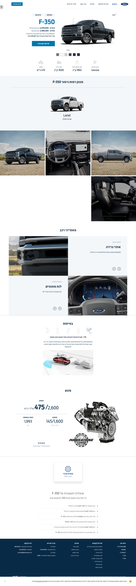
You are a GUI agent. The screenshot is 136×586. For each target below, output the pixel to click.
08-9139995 (43, 549)
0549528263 (22, 549)
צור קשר (83, 4)
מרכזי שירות (99, 552)
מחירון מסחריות (98, 555)
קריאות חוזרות (98, 561)
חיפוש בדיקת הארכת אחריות (94, 546)
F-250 (124, 555)
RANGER (123, 549)
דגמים (114, 4)
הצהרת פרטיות (75, 555)
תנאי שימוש (75, 552)
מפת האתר (76, 546)
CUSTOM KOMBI (121, 546)
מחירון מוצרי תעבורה (96, 558)
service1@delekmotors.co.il (25, 552)
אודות (92, 4)
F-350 (124, 558)
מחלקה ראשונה (98, 549)
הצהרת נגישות (75, 549)
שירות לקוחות (103, 4)
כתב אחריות (99, 564)
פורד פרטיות (71, 4)
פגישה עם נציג (17, 4)
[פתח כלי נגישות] (1, 6)
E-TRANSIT (123, 552)
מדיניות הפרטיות (41, 581)
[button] (89, 330)
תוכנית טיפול (98, 567)
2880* (38, 555)
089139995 (17, 546)
